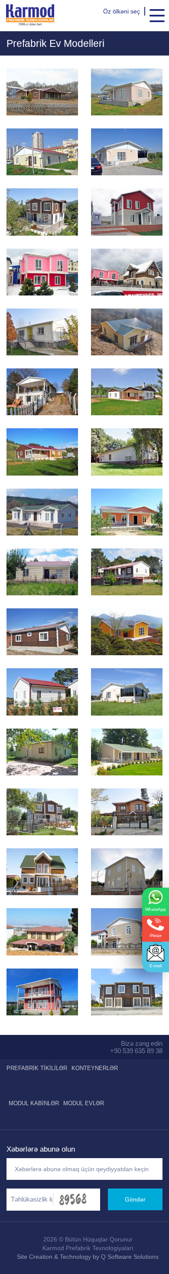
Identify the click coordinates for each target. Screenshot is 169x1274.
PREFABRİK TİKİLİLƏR (36, 1068)
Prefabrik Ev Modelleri (55, 43)
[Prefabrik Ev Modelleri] (42, 92)
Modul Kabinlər (34, 1103)
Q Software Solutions (130, 1256)
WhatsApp (155, 909)
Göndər (135, 1199)
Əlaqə (156, 935)
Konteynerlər (95, 1068)
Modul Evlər (83, 1103)
